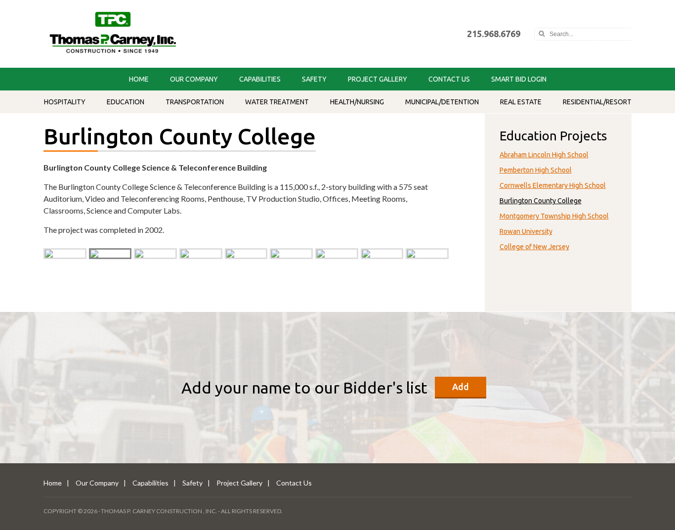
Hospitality (64, 102)
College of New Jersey (534, 247)
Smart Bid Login (519, 79)
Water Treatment (277, 102)
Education (125, 102)
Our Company (194, 79)
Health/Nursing (357, 102)
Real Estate (521, 102)
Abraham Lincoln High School (544, 155)
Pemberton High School (536, 170)
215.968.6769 (493, 34)
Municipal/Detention (442, 102)
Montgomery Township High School (554, 216)
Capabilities (260, 79)
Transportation (195, 102)
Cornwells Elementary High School (553, 185)
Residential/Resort (597, 102)
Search (541, 34)
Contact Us (449, 79)
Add (460, 387)
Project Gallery (377, 79)
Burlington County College (541, 201)
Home (139, 79)
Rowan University (526, 231)
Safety (314, 79)
